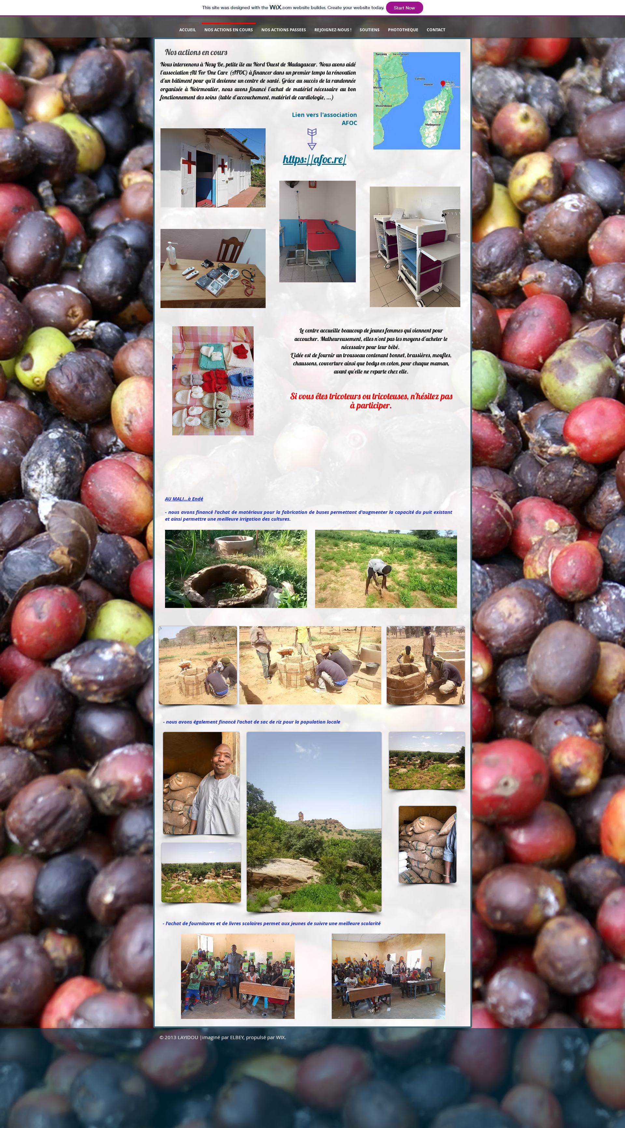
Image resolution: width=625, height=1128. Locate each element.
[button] (298, 601)
